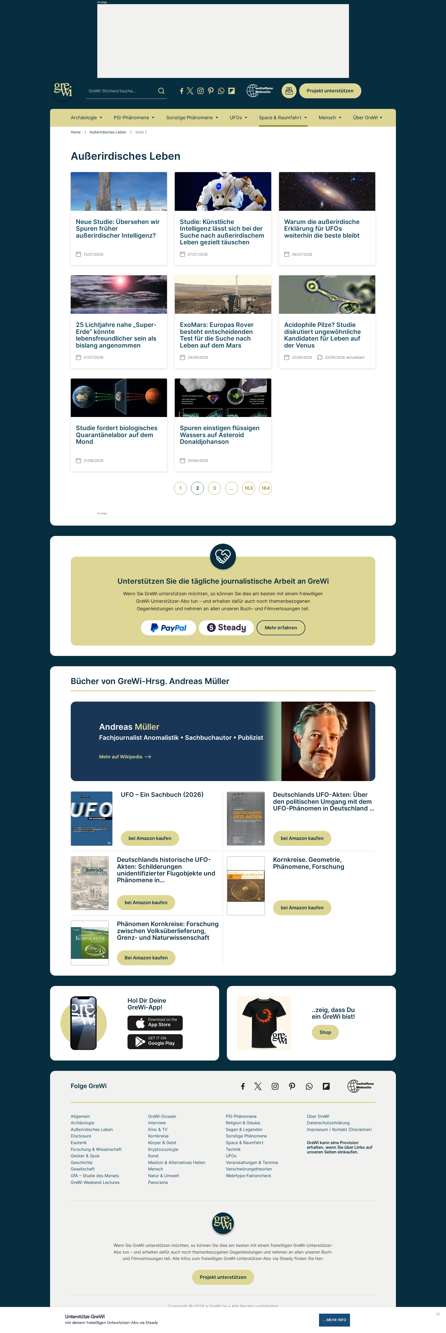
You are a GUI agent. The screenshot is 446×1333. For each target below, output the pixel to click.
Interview (157, 1122)
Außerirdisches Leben (108, 132)
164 (265, 488)
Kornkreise (158, 1135)
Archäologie (84, 117)
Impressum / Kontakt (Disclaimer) (339, 1129)
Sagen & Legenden (244, 1129)
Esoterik (79, 1142)
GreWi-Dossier (162, 1116)
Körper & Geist (162, 1142)
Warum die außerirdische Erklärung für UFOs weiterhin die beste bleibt (322, 228)
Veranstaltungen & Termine (252, 1162)
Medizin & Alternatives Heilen (176, 1162)
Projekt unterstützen (330, 90)
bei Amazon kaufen (150, 838)
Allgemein (80, 1116)
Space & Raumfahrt (280, 117)
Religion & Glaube (243, 1122)
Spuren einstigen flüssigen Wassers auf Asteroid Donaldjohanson (220, 434)
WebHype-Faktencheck (248, 1175)
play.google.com (155, 1041)
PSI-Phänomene (131, 117)
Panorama (158, 1182)
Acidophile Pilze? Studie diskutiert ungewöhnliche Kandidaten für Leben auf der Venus (322, 335)
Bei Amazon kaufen (146, 957)
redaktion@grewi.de (289, 90)
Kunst (153, 1155)
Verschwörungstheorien (249, 1168)
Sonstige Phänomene (189, 117)
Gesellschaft (83, 1168)
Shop (325, 1032)
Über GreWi (365, 117)
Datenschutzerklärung (328, 1122)
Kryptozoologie (163, 1149)
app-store (155, 1023)
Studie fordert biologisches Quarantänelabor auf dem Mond (116, 434)
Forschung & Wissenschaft (96, 1149)
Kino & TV (158, 1129)
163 (248, 488)
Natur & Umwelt (163, 1175)
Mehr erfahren (281, 627)
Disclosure (81, 1135)
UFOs (236, 117)
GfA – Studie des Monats (95, 1175)
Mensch (327, 117)
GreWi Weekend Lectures (95, 1182)
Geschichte (81, 1162)
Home (76, 132)
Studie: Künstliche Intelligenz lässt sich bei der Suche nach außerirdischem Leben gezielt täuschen (222, 232)
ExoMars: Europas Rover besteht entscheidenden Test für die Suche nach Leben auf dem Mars (217, 335)
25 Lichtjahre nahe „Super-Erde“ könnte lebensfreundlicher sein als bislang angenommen (116, 335)
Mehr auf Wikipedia (120, 756)
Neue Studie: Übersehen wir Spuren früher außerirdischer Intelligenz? (118, 228)
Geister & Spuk (85, 1155)
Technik (233, 1149)
